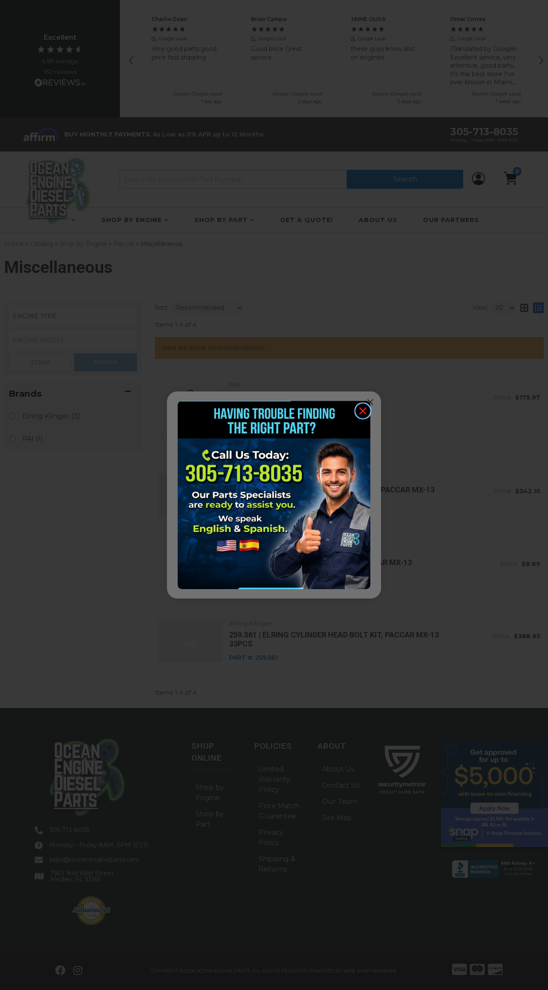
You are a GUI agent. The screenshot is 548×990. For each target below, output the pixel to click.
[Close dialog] (362, 410)
